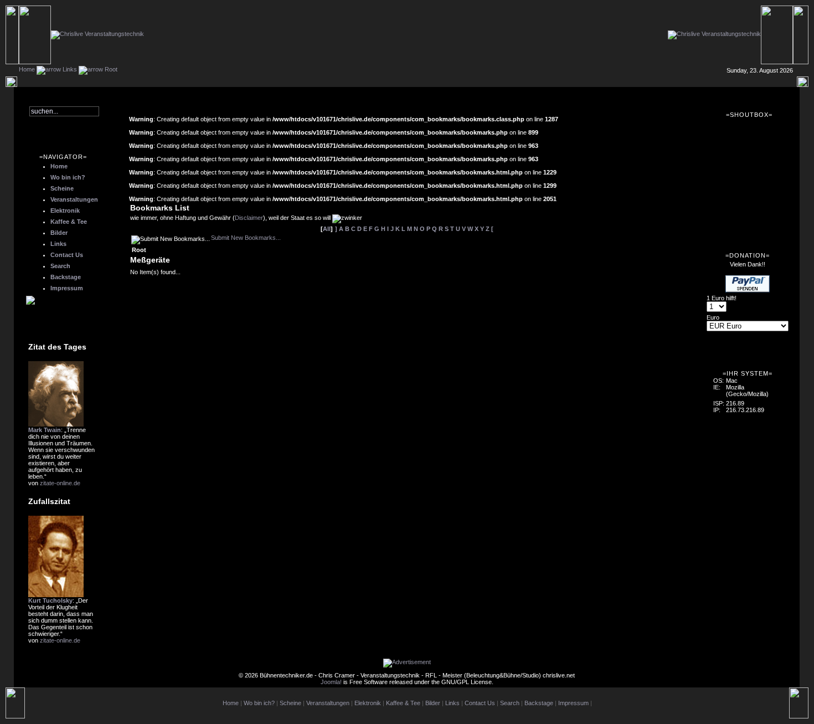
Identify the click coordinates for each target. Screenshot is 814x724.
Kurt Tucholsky (50, 600)
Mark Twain (44, 430)
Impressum (66, 288)
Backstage (65, 277)
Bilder (59, 232)
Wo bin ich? (67, 177)
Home (27, 69)
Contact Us (66, 254)
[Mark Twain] (56, 424)
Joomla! (331, 682)
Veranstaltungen (74, 199)
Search (60, 266)
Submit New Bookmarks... (246, 237)
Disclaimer (249, 217)
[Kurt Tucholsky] (56, 595)
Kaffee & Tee (68, 221)
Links (70, 69)
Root (111, 69)
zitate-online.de (60, 483)
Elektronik (65, 210)
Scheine (62, 188)
